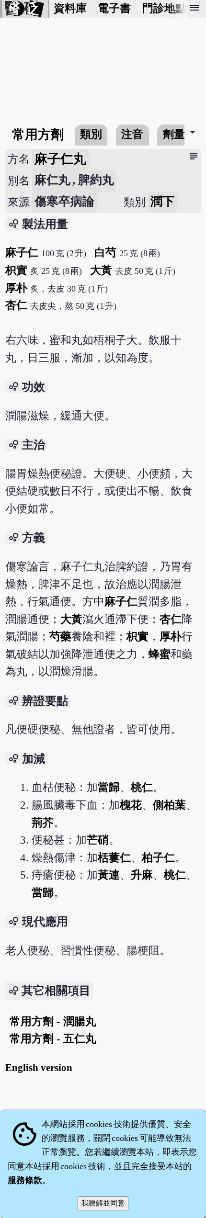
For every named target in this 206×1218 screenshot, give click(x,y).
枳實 (16, 270)
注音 (132, 134)
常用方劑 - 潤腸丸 (53, 1021)
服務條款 (25, 1180)
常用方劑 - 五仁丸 (53, 1039)
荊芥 (43, 823)
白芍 (105, 253)
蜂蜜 (160, 654)
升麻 (142, 875)
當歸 (109, 787)
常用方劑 (38, 134)
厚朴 (16, 288)
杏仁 (16, 305)
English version (38, 1067)
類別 (91, 134)
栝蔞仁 (114, 858)
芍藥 (60, 637)
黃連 (109, 875)
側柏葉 (169, 805)
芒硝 (98, 840)
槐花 (131, 805)
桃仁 (142, 787)
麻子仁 (21, 253)
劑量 (174, 134)
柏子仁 (158, 858)
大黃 (101, 270)
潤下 (162, 201)
